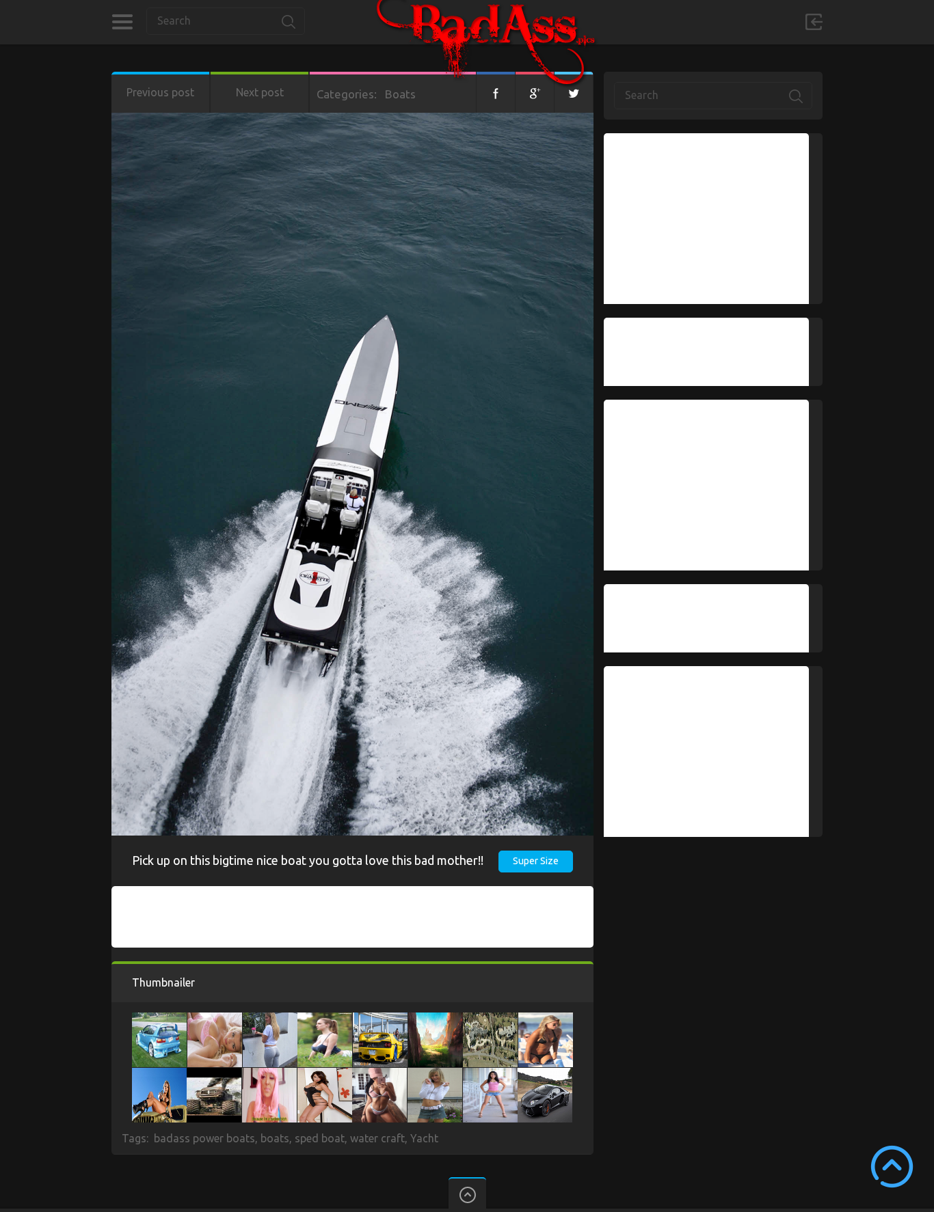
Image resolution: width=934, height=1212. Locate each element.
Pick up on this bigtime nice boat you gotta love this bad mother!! (307, 860)
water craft (377, 1138)
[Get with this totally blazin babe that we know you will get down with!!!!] (490, 1074)
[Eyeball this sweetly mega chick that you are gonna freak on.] (159, 1074)
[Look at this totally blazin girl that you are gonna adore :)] (324, 1074)
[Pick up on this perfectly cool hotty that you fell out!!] (379, 1074)
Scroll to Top (891, 1166)
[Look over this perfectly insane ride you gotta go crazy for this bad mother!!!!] (545, 1074)
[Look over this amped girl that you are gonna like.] (214, 1019)
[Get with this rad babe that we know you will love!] (270, 1019)
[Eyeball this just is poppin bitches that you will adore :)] (269, 1074)
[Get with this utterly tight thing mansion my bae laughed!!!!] (490, 1019)
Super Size (536, 860)
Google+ (535, 92)
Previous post (160, 92)
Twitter (574, 92)
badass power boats (204, 1138)
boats (275, 1138)
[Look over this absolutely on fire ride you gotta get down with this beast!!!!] (380, 1019)
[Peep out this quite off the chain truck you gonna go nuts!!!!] (214, 1074)
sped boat (320, 1138)
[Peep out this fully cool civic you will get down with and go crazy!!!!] (159, 1019)
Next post (260, 92)
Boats (400, 93)
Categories (122, 21)
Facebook (496, 92)
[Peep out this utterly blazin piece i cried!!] (435, 1019)
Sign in (814, 22)
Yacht (424, 1138)
